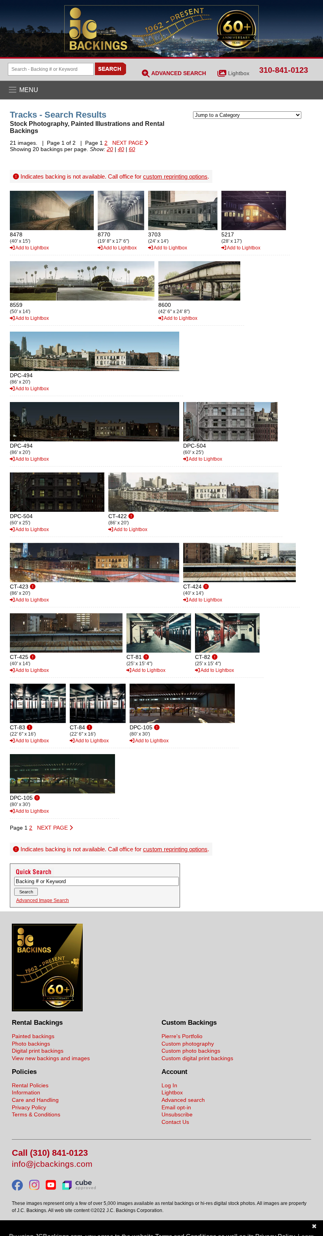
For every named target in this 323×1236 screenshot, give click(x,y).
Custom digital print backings (197, 1058)
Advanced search (183, 1100)
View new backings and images (51, 1058)
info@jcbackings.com (52, 1164)
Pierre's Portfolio (182, 1036)
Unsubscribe (177, 1114)
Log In (169, 1085)
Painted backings (33, 1036)
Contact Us (175, 1122)
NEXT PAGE (128, 143)
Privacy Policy (29, 1107)
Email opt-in (176, 1107)
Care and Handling (35, 1100)
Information (26, 1092)
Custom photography (188, 1043)
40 (121, 149)
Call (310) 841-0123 (50, 1153)
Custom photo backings (191, 1051)
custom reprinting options (175, 176)
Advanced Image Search (42, 900)
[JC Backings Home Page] (47, 1009)
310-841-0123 (283, 70)
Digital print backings (37, 1051)
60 (132, 149)
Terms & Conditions (36, 1114)
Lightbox (238, 73)
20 (110, 149)
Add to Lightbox (32, 248)
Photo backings (31, 1043)
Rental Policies (30, 1085)
